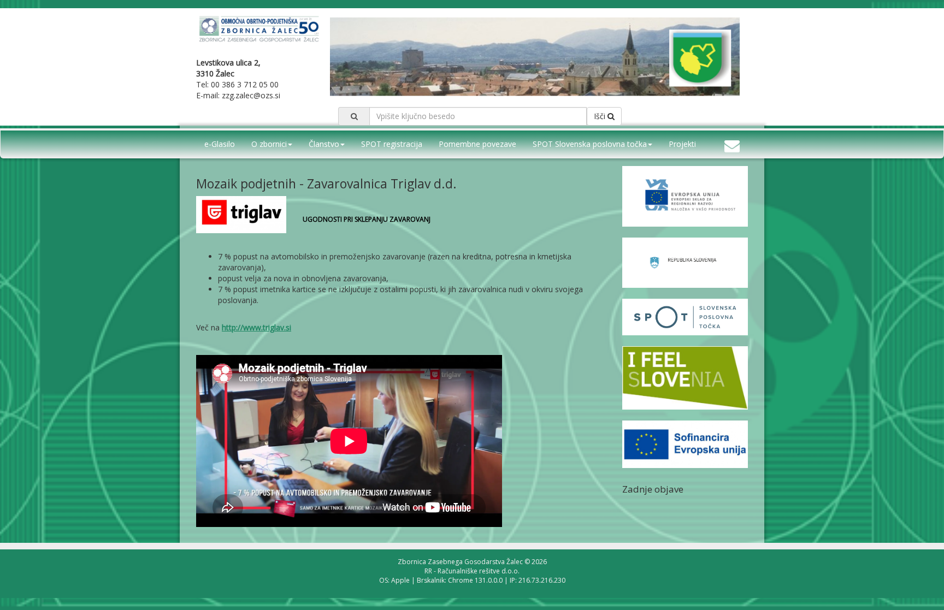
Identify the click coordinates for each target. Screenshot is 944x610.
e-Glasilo (219, 144)
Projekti (682, 144)
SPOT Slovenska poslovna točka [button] (590, 144)
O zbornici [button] (269, 144)
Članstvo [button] (324, 144)
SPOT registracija (391, 144)
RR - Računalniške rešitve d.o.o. (472, 571)
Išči (600, 116)
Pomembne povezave (477, 144)
